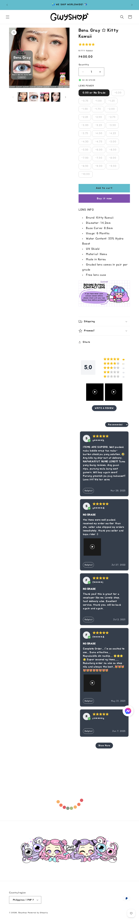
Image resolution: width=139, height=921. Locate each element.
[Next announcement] (132, 5)
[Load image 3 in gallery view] (44, 97)
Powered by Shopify (38, 913)
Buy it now (104, 198)
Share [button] (86, 342)
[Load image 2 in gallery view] (33, 97)
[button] (8, 17)
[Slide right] (66, 97)
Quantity (84, 65)
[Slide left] (13, 97)
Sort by (99, 424)
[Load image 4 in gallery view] (55, 97)
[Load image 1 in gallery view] (22, 97)
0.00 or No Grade (94, 93)
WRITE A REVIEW (104, 408)
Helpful (88, 491)
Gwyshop (22, 913)
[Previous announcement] (7, 5)
